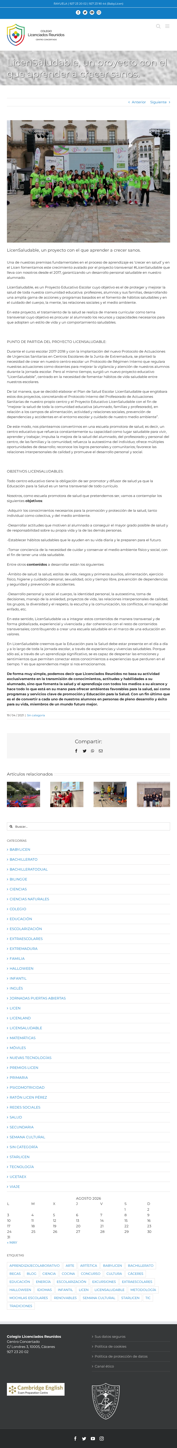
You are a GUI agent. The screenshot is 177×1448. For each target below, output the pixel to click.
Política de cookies (110, 1346)
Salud (16, 1117)
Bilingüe (18, 879)
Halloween (21, 968)
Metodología (143, 1290)
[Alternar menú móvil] (167, 26)
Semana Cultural (27, 1137)
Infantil (18, 978)
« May (12, 1242)
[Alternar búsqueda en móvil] (158, 26)
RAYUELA (60, 3)
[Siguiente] (166, 794)
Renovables (65, 1298)
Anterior (139, 102)
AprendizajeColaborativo (34, 1265)
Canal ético (104, 1366)
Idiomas (44, 1290)
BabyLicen (20, 849)
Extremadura (24, 948)
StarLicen (20, 1157)
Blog (31, 1274)
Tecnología (22, 1167)
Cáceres (135, 1274)
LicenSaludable (26, 1028)
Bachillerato (24, 859)
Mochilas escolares (28, 1298)
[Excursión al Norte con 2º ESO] (23, 794)
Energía (43, 1282)
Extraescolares (26, 939)
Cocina (68, 1274)
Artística (88, 1265)
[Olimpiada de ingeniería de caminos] (153, 794)
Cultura (114, 1274)
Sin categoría (36, 715)
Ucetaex (18, 1176)
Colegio (18, 909)
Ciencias (18, 889)
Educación (21, 919)
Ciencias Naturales (29, 899)
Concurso (90, 1274)
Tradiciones (20, 1306)
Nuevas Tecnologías (30, 1058)
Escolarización (26, 929)
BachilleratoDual (29, 869)
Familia (17, 958)
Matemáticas (22, 1038)
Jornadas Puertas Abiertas (38, 998)
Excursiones (104, 1282)
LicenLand (20, 1018)
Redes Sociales (25, 1107)
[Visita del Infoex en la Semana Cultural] (110, 794)
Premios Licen (24, 1067)
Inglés (16, 988)
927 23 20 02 (78, 3)
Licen (15, 1008)
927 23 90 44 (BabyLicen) (106, 3)
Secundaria (22, 1127)
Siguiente (158, 102)
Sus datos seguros (110, 1336)
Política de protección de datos (121, 1356)
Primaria (19, 1077)
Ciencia (49, 1274)
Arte (70, 1265)
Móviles (18, 1048)
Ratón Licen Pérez (28, 1097)
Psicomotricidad (27, 1087)
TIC (147, 1298)
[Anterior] (10, 794)
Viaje (15, 1186)
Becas (15, 1274)
